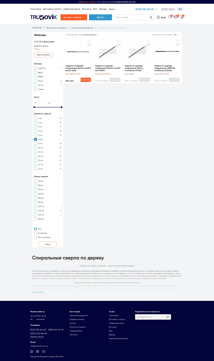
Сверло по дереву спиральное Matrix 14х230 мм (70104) (107, 68)
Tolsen (41, 89)
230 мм (41, 206)
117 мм (40, 190)
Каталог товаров (72, 17)
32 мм (40, 160)
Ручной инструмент (78, 327)
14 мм (38, 49)
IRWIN (40, 77)
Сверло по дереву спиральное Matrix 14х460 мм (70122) (134, 68)
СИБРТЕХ (42, 68)
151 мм (40, 202)
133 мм (40, 194)
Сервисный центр (71, 9)
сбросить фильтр (43, 55)
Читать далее (38, 292)
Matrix (40, 81)
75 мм (40, 181)
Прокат (100, 17)
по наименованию (87, 35)
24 (175, 35)
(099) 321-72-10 (56, 329)
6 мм (40, 122)
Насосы (73, 323)
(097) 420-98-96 (38, 333)
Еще (112, 9)
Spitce (40, 85)
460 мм (41, 215)
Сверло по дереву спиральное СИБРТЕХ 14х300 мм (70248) (164, 68)
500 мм (41, 219)
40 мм (40, 165)
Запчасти (74, 335)
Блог (95, 9)
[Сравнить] (89, 44)
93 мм (40, 185)
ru (180, 9)
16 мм (40, 143)
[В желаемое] (89, 41)
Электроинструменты (79, 315)
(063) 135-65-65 (144, 9)
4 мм (40, 118)
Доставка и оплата (52, 9)
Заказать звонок (167, 9)
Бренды (103, 9)
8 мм (40, 127)
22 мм (40, 152)
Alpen (40, 72)
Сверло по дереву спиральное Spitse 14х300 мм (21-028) (78, 68)
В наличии (42, 233)
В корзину (86, 80)
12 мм (40, 135)
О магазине (35, 9)
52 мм (40, 169)
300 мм (41, 211)
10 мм (40, 131)
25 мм (40, 156)
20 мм (40, 148)
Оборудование (76, 331)
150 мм (41, 198)
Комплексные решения (118, 338)
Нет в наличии (44, 237)
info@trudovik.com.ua (39, 346)
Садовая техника (77, 319)
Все (39, 229)
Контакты (86, 9)
